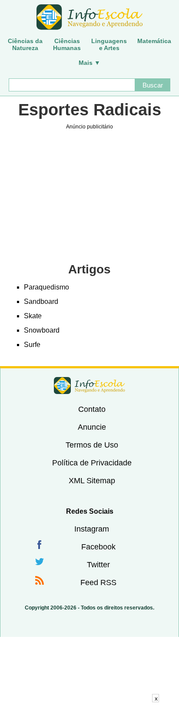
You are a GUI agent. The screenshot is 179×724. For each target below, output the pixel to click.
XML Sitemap (92, 480)
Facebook (98, 546)
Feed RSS (98, 582)
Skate (33, 316)
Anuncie (92, 427)
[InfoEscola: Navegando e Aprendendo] (89, 17)
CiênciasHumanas (67, 44)
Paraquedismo (46, 287)
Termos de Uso (92, 445)
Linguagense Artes (109, 44)
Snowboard (42, 330)
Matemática (154, 40)
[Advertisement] (89, 713)
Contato (92, 409)
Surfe (32, 344)
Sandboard (41, 301)
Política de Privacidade (92, 462)
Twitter (98, 564)
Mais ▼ (89, 62)
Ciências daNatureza (25, 44)
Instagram (91, 529)
